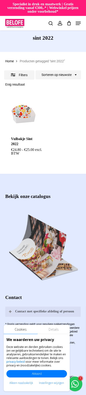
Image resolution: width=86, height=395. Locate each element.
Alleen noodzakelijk (21, 383)
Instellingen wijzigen (51, 383)
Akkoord (37, 374)
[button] (78, 23)
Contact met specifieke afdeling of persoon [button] (44, 311)
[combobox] (58, 75)
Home (9, 61)
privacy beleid (15, 362)
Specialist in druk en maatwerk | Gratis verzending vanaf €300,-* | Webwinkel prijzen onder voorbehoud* (42, 7)
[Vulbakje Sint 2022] (23, 112)
